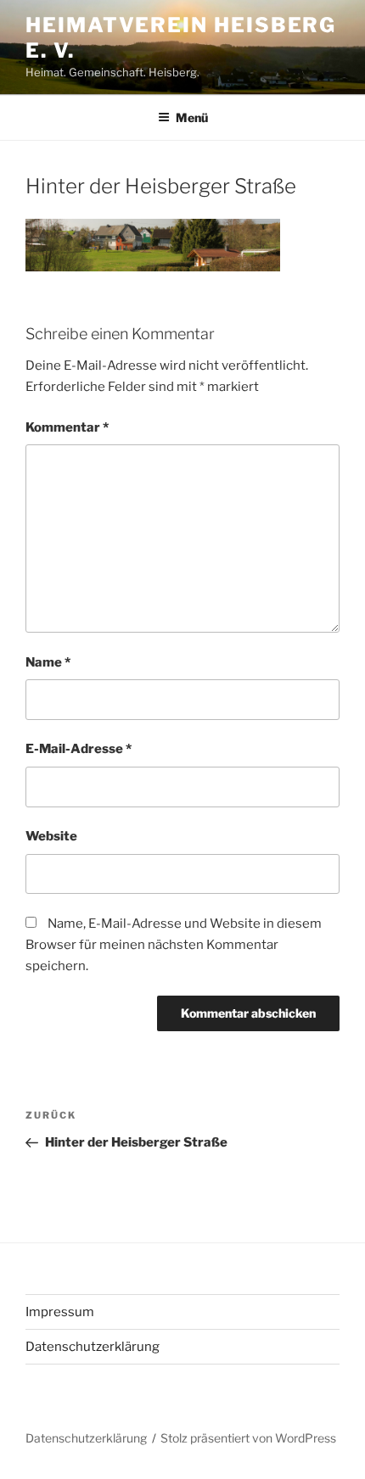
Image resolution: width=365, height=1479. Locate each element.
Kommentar (67, 427)
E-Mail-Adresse (78, 748)
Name (47, 662)
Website (51, 836)
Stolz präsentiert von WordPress (248, 1438)
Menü (192, 117)
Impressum (59, 1312)
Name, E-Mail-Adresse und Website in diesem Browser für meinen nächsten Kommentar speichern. (173, 945)
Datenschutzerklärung (92, 1346)
